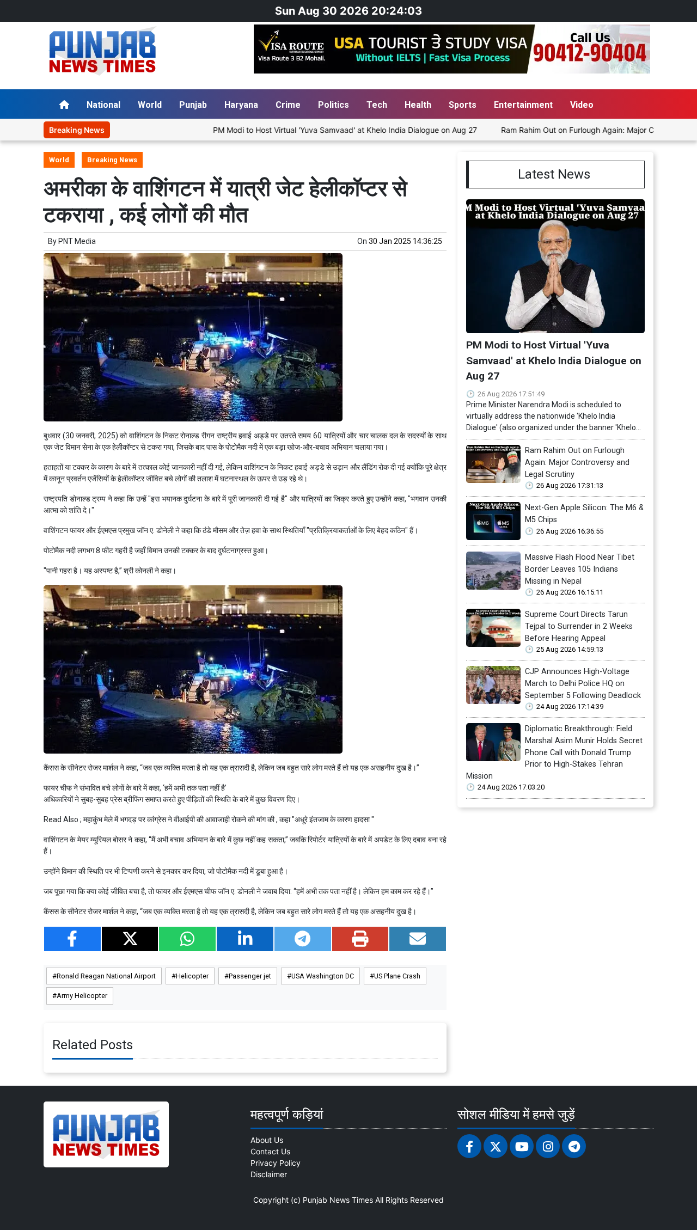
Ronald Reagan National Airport (106, 976)
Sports (462, 105)
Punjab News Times (338, 1199)
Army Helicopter (82, 996)
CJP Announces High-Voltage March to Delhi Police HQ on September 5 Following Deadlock (583, 683)
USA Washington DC (322, 976)
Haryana (241, 105)
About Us (266, 1140)
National (103, 105)
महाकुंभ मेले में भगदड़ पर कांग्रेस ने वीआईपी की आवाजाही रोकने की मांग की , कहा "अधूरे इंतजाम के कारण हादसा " (228, 819)
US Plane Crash (397, 976)
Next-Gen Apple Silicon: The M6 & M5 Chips (584, 513)
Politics (333, 105)
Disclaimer (268, 1174)
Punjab (193, 105)
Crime (288, 105)
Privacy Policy (275, 1162)
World (150, 105)
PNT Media (77, 241)
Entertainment (523, 105)
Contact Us (270, 1151)
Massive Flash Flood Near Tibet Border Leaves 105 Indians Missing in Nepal (579, 569)
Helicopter (192, 976)
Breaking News (112, 160)
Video (582, 105)
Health (418, 105)
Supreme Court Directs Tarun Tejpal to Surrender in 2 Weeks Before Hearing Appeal (579, 626)
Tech (376, 105)
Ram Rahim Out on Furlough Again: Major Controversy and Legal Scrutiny (577, 462)
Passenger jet (250, 976)
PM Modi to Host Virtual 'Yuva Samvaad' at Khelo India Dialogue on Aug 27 (311, 129)
